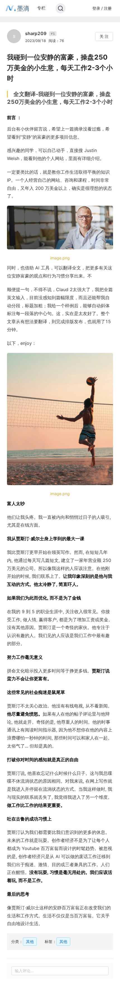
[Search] (61, 8)
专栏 (41, 8)
